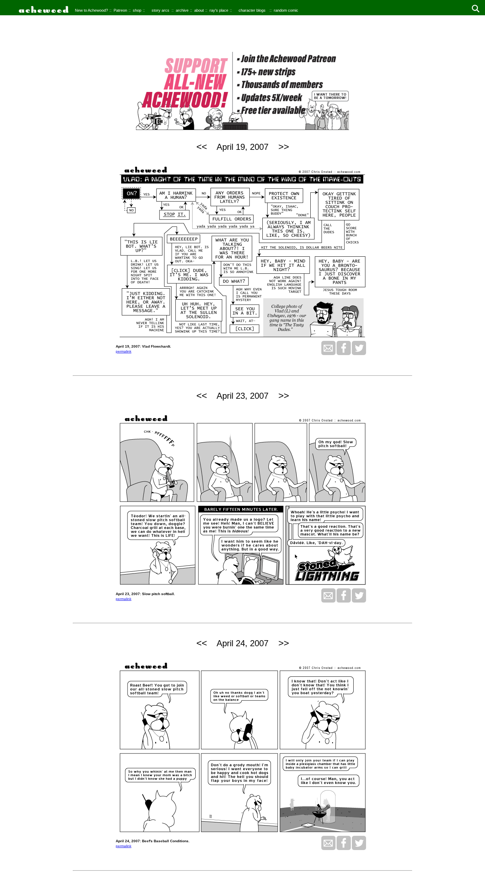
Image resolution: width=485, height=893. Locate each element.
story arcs (160, 10)
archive (182, 10)
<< (201, 146)
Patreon (120, 10)
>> (283, 146)
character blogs (252, 10)
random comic (286, 10)
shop (137, 10)
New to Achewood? (91, 10)
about (199, 10)
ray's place (218, 10)
